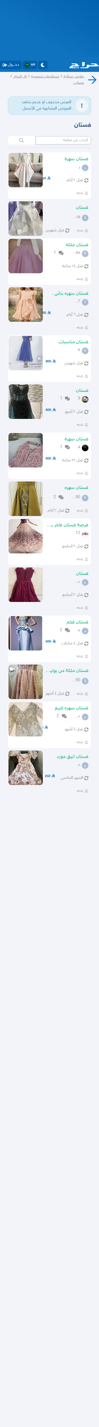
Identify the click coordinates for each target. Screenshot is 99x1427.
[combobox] (63, 140)
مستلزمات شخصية (45, 76)
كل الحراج (20, 76)
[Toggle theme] (43, 65)
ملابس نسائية (74, 76)
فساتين (78, 83)
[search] (21, 140)
